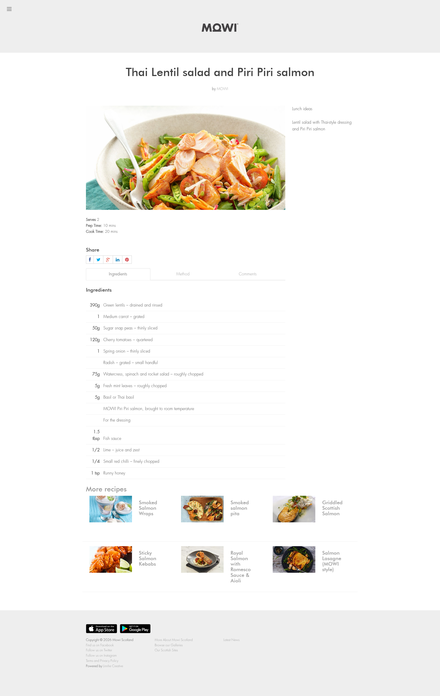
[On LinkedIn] (117, 259)
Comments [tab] (248, 274)
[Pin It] (127, 259)
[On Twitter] (98, 259)
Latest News (17, 80)
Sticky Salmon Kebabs (147, 559)
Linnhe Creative (113, 666)
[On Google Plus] (108, 259)
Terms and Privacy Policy (102, 660)
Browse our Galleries (169, 645)
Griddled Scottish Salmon (332, 508)
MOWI (222, 89)
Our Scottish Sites (166, 650)
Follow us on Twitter (24, 64)
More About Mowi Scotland (174, 639)
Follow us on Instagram (27, 72)
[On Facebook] (90, 259)
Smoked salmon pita (240, 508)
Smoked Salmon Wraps (148, 508)
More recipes (106, 489)
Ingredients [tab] (118, 274)
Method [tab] (183, 274)
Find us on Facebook (25, 56)
